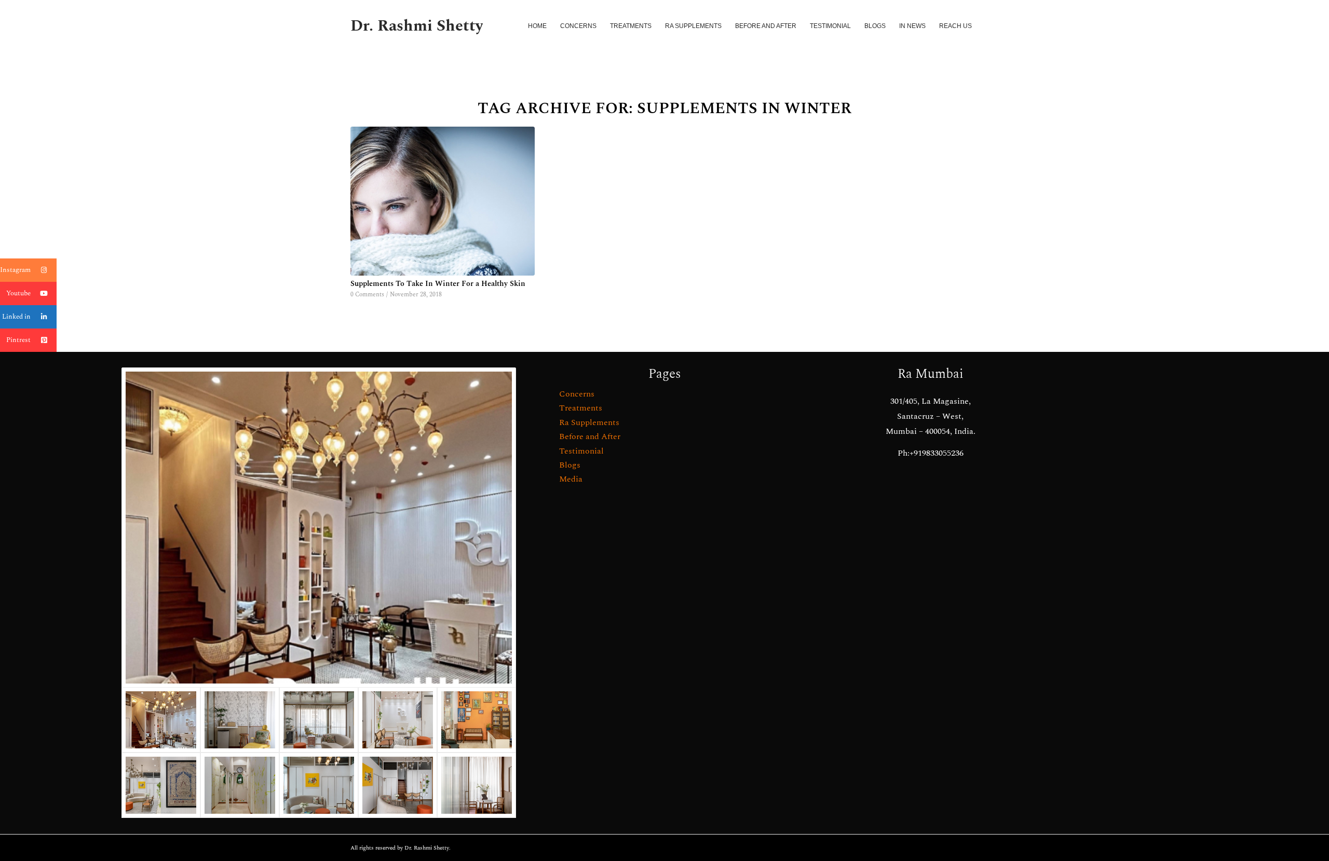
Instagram (15, 270)
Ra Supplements (589, 422)
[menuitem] (537, 26)
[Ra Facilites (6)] (397, 720)
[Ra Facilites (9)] (476, 785)
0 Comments (367, 294)
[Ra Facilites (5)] (476, 720)
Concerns (576, 394)
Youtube (18, 293)
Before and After (589, 436)
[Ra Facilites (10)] (239, 720)
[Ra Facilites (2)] (239, 785)
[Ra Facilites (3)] (160, 785)
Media (570, 479)
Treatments (580, 408)
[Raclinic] (318, 527)
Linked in (16, 316)
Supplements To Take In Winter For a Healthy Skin (437, 284)
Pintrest (18, 340)
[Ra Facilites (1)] (397, 785)
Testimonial (581, 451)
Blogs (569, 465)
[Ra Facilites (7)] (318, 720)
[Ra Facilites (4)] (318, 785)
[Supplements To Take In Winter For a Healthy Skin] (442, 201)
